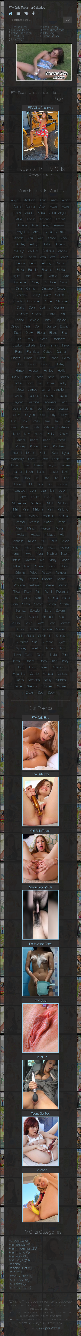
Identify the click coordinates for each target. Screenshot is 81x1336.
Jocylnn (29, 415)
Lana (67, 459)
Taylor (54, 655)
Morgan (16, 553)
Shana (20, 617)
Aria (40, 238)
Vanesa (48, 674)
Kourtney (59, 446)
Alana (17, 206)
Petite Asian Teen (21, 33)
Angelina (23, 232)
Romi (48, 591)
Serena (60, 610)
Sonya (20, 629)
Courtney (22, 314)
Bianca (60, 263)
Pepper (33, 579)
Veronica (34, 680)
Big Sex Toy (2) (20, 1288)
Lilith (30, 484)
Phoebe (47, 579)
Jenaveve (50, 402)
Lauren (65, 465)
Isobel (18, 383)
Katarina (49, 427)
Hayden (34, 370)
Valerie (34, 674)
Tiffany (42, 661)
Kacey (36, 421)
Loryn (23, 497)
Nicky (53, 560)
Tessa (16, 661)
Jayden (19, 402)
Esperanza (58, 339)
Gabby (48, 351)
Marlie (61, 522)
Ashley (20, 244)
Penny (19, 579)
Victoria (61, 680)
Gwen (41, 358)
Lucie (47, 497)
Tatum (41, 655)
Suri (34, 642)
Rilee (16, 591)
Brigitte (15, 276)
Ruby (26, 598)
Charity (18, 301)
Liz (52, 490)
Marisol (20, 522)
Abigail (15, 200)
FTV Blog (48, 33)
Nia (42, 560)
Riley (27, 591)
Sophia (33, 629)
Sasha (52, 604)
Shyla (28, 623)
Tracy (65, 661)
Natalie (16, 560)
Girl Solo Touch (20, 30)
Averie (32, 257)
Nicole (65, 560)
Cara (19, 288)
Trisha (32, 667)
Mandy (33, 516)
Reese (50, 585)
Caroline (47, 288)
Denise (51, 326)
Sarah (26, 604)
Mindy (16, 547)
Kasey (25, 427)
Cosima (59, 307)
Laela (56, 459)
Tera (65, 655)
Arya (63, 238)
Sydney (21, 648)
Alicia (41, 213)
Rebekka (35, 585)
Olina (53, 566)
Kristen (30, 453)
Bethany (45, 263)
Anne (48, 232)
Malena (38, 509)
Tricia (21, 667)
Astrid (47, 244)
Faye (65, 345)
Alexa (53, 206)
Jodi (42, 415)
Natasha (30, 560)
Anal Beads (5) (19, 1244)
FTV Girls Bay (19, 27)
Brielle (61, 270)
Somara (65, 623)
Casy (47, 295)
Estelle (17, 345)
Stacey (60, 629)
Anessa (59, 225)
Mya (28, 553)
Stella (30, 636)
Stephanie (44, 636)
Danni (47, 320)
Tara (62, 648)
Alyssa (31, 219)
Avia (43, 257)
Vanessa (62, 674)
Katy (27, 434)
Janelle (59, 389)
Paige (33, 572)
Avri (52, 257)
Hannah (46, 364)
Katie (16, 434)
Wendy (32, 686)
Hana (20, 364)
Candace (50, 282)
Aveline (18, 257)
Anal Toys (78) (19, 1260)
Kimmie (60, 440)
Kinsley (21, 446)
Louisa (35, 497)
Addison (29, 200)
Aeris (54, 200)
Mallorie (62, 509)
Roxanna (62, 591)
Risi (38, 591)
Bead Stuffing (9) (21, 1276)
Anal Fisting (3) (19, 1252)
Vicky (48, 680)
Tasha (29, 655)
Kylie (65, 453)
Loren (62, 490)
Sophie (47, 629)
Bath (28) (15, 1272)
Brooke (52, 276)
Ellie (18, 339)
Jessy (16, 415)
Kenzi (46, 440)
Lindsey (20, 490)
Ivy (40, 383)
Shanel (33, 617)
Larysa (51, 465)
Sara (15, 604)
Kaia (47, 421)
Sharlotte (48, 617)
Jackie (50, 383)
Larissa (38, 465)
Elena (41, 332)
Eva (42, 345)
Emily (30, 339)
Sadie (66, 598)
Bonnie (32, 270)
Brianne (47, 270)
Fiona (18, 351)
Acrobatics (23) (20, 1240)
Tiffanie (29, 661)
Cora (32, 307)
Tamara (50, 648)
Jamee (32, 389)
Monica (64, 547)
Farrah (54, 345)
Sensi (47, 610)
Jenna (17, 408)
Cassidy (22, 295)
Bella (32, 263)
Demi (38, 326)
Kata (36, 427)
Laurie (18, 472)
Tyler (43, 667)
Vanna (19, 680)
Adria (43, 200)
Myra (39, 553)
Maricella (48, 516)
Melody (50, 534)
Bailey (64, 257)
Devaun (65, 326)
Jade (21, 389)
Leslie (54, 472)
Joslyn (64, 415)
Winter (61, 686)
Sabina (39, 598)
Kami (67, 421)
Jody (52, 415)
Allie (19, 219)
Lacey (32, 459)
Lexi (65, 472)
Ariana (52, 238)
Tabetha (36, 648)
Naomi (65, 553)
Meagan (46, 528)
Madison (63, 503)
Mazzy (31, 528)
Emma (42, 339)
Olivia (64, 566)
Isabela (64, 377)
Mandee (18, 516)
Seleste (35, 610)
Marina (63, 516)
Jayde (63, 396)
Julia (13, 421)
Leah (29, 472)
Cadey (35, 282)
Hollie (61, 370)
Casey (61, 288)
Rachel (61, 579)
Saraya (38, 604)
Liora (33, 490)
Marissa (34, 522)
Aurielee (48, 251)
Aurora (62, 251)
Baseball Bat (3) (20, 1268)
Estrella (31, 345)
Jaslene (34, 396)
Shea (62, 617)
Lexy (27, 478)
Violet (19, 686)
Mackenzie (19, 503)
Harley (60, 364)
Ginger (15, 358)
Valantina (57, 667)
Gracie (28, 358)
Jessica (63, 408)
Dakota (50, 314)
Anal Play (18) (18, 1256)
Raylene (19, 585)
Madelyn (37, 503)
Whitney (47, 686)
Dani (62, 314)
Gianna (61, 351)
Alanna (30, 206)
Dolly (17, 332)
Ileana (39, 377)
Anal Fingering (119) (23, 1248)
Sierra (40, 623)
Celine (59, 295)
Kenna (34, 440)
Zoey (51, 692)
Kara (14, 427)
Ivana (30, 383)
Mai (15, 509)
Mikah (32, 541)
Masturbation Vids (53, 30)
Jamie (46, 389)
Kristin (43, 453)
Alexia (29, 213)
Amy (46, 225)
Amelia (22, 225)
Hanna (32, 364)
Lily (49, 484)
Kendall (21, 440)
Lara (27, 465)
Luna (59, 497)
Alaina (66, 200)
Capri (63, 282)
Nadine (52, 553)
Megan (60, 528)
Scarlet (64, 604)
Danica (19, 320)
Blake (20, 270)
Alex (42, 206)
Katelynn (64, 427)
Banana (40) (18, 1264)
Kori (46, 446)
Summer (22, 642)
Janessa (19, 396)
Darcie (15, 326)
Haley (66, 358)
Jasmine (49, 396)
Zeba (29, 692)
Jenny (29, 408)
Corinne (45, 307)
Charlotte (33, 301)
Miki (43, 541)
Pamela (61, 572)
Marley (48, 522)
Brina (28, 276)
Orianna (20, 572)
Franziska (33, 351)
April (31, 238)
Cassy (36, 295)
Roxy (14, 598)
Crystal (36, 314)
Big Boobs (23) (20, 1280)
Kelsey (63, 434)
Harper (20, 370)
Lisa (43, 490)
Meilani (21, 534)
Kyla (55, 453)
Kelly (51, 434)
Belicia (20, 263)
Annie (60, 232)
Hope (27, 377)
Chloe (48, 301)
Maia (25, 509)
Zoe (40, 692)
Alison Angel (57, 213)
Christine (61, 301)
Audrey (33, 251)
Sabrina (53, 598)
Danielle (33, 320)
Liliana (18, 484)
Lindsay (62, 484)
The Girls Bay (51, 27)
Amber (60, 219)
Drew (29, 332)
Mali (50, 509)
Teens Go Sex (51, 36)
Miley (65, 541)
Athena (60, 244)
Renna (63, 585)
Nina (27, 566)
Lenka (41, 472)
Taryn (17, 655)
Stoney (60, 636)
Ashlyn (34, 244)
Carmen (31, 288)
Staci (19, 636)
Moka (39, 547)
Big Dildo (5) (18, 1284)
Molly (51, 547)
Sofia (52, 623)
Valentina (19, 674)
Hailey (54, 358)
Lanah (15, 465)
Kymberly (17, 459)
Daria (27, 326)
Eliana (53, 332)
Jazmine (33, 402)
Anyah (18, 238)
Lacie (44, 459)
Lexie (15, 478)
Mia (62, 534)
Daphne (61, 320)
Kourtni (17, 453)
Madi (50, 503)
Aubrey (19, 251)
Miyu (28, 547)
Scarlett (20, 610)
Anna (36, 232)
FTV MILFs (17, 36)
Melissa (35, 534)
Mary (19, 528)
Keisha (38, 434)
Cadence (20, 282)
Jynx (24, 421)
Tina (54, 661)
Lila (55, 478)
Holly (15, 377)
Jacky (62, 383)
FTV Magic (17, 39)
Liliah (66, 478)
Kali (56, 421)
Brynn (66, 276)
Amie (34, 225)
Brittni (39, 276)
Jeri (40, 408)
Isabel (51, 377)
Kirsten (34, 446)
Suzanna (47, 642)
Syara (61, 642)
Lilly (40, 484)
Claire (20, 307)
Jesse (50, 408)
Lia (36, 478)
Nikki (16, 566)
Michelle (18, 541)
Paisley (46, 572)
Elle (64, 332)
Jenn (64, 402)
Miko (53, 541)
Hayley (48, 370)
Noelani (40, 566)
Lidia (46, 478)
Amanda (45, 219)
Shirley (15, 623)
